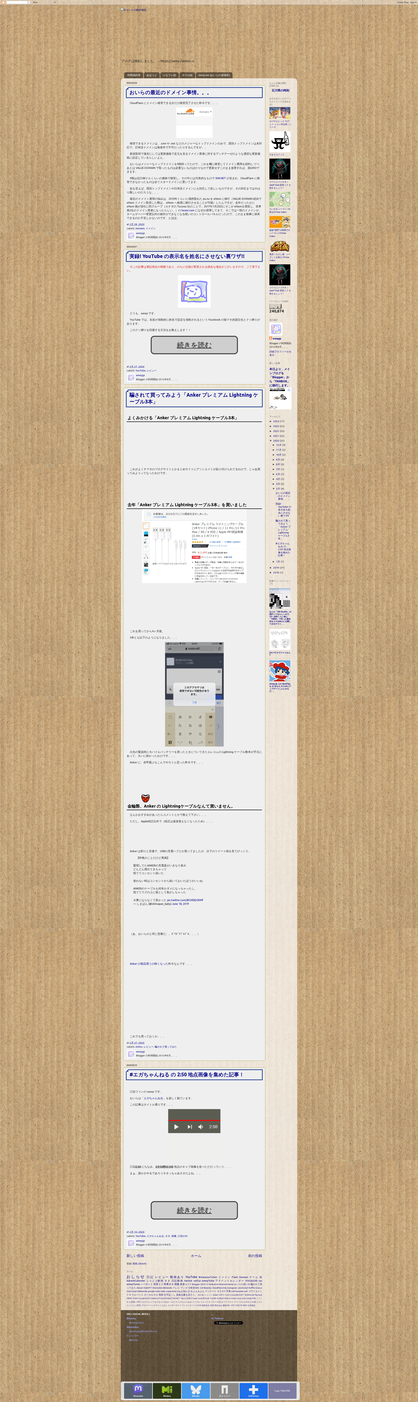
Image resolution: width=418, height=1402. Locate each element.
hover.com (188, 210)
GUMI (134, 1298)
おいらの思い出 (242, 1284)
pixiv (244, 1298)
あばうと (151, 75)
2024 (276, 421)
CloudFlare (217, 1287)
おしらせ (136, 1276)
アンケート (211, 1291)
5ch (199, 1295)
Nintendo (167, 1287)
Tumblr (213, 1298)
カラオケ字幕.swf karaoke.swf (232, 1291)
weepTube (208, 1280)
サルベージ (138, 1294)
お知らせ (185, 1291)
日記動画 (177, 1280)
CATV (221, 1295)
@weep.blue (136, 1322)
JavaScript (243, 1287)
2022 (276, 431)
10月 (279, 454)
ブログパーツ (147, 1305)
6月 (278, 474)
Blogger (196, 1284)
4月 (278, 479)
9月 (278, 459)
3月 (278, 484)
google (151, 1291)
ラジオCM (196, 1305)
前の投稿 (255, 1256)
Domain (140, 228)
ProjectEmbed (165, 1298)
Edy (225, 1287)
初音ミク (158, 1284)
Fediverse (214, 1284)
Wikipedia (142, 1291)
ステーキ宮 (216, 1302)
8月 (278, 464)
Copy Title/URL (282, 1391)
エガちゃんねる (153, 1098)
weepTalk (251, 1298)
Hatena (154, 1298)
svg (178, 1291)
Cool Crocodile (232, 1295)
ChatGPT (147, 1287)
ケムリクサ (205, 1302)
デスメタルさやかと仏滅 (245, 1302)
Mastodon (138, 1396)
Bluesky (196, 1396)
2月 (278, 488)
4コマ (188, 1284)
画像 (173, 1236)
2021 (276, 436)
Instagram (232, 1287)
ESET (241, 1295)
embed (220, 1298)
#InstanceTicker (208, 1277)
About (140, 1287)
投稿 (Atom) (139, 1263)
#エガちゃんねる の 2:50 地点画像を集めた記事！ (186, 1074)
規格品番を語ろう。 (186, 1294)
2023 (276, 426)
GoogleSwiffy (144, 1298)
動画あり (177, 1276)
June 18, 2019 (180, 903)
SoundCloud (203, 1298)
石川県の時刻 (280, 90)
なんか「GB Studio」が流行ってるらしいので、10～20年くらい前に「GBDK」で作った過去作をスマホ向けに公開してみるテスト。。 (280, 618)
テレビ (176, 1287)
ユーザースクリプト (176, 1305)
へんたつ (173, 1302)
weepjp (277, 338)
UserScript (132, 1291)
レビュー (152, 370)
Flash (235, 1277)
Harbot (188, 1280)
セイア (224, 1302)
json (240, 1298)
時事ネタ (169, 1284)
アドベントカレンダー (229, 1280)
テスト (230, 1302)
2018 (276, 572)
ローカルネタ (151, 1294)
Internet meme (226, 1284)
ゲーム (253, 1277)
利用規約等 (133, 75)
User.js (258, 1287)
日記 (150, 1276)
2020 (276, 440)
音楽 (182, 1284)
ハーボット (147, 1284)
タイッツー (224, 1396)
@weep (133, 1340)
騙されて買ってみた (166, 1046)
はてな (158, 1302)
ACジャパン (207, 1295)
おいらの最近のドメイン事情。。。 (170, 92)
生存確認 (251, 1305)
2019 (276, 567)
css (260, 1280)
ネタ (167, 1236)
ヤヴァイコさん (160, 1305)
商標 (161, 1294)
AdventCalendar (136, 1280)
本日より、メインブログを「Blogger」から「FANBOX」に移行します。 (279, 377)
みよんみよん (197, 1291)
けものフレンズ (147, 1302)
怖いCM (230, 1305)
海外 (245, 1305)
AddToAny (253, 1396)
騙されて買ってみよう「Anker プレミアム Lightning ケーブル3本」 (283, 529)
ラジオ (189, 1305)
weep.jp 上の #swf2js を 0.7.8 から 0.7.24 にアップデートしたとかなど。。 (280, 687)
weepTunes (133, 1284)
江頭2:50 (182, 1236)
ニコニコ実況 (135, 1305)
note (157, 1291)
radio (162, 1291)
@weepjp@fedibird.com (143, 1331)
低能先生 (205, 1305)
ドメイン (151, 228)
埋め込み (218, 1305)
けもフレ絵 (169, 75)
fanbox (227, 1298)
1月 (278, 561)
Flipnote (258, 1295)
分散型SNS (193, 1287)
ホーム (196, 1256)
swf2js (197, 1280)
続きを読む (194, 345)
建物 (225, 1305)
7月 (278, 469)
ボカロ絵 (187, 75)
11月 (279, 449)
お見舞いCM (134, 1302)
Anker (139, 1046)
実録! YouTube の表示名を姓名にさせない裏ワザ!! (187, 256)
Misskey (167, 1396)
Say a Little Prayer (189, 1298)
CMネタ (204, 1284)
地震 (212, 1305)
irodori (234, 1298)
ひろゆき (165, 1302)
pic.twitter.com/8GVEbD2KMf (185, 900)
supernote (171, 1291)
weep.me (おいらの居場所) (214, 75)
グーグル (196, 1302)
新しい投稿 (135, 1256)
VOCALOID (251, 1280)
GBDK (129, 1298)
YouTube (140, 370)
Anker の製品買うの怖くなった (149, 963)
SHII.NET (220, 178)
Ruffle (252, 1287)
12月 (279, 445)
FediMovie (249, 1295)
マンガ (184, 1287)
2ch (201, 1287)
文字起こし (170, 1294)
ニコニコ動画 (155, 1280)
